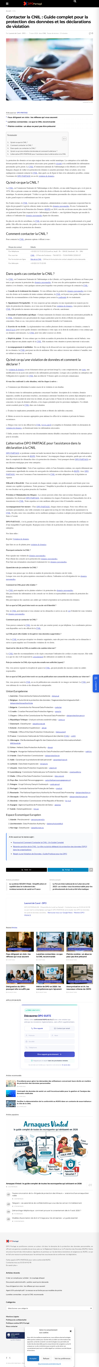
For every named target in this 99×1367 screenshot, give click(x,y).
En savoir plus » (12, 1265)
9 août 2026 (11, 960)
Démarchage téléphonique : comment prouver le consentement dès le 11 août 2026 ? (46, 1210)
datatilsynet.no (37, 827)
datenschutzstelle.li (55, 823)
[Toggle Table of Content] (63, 139)
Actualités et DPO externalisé (19, 949)
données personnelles (61, 206)
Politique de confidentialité (16, 1320)
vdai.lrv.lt (53, 768)
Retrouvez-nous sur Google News (60, 913)
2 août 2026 (41, 960)
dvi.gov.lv (44, 764)
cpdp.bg (58, 707)
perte (84, 369)
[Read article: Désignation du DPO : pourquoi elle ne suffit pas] (20, 974)
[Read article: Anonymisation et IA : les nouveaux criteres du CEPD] (80, 974)
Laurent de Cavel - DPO (17, 33)
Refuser (46, 1358)
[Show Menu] (7, 3)
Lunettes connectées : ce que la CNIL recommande (31, 122)
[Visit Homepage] (32, 3)
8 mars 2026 (22, 1086)
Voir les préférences (63, 1358)
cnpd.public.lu (75, 772)
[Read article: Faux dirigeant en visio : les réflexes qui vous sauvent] (20, 942)
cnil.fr (73, 736)
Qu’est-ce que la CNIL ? (19, 142)
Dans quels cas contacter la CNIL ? (23, 148)
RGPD (47, 209)
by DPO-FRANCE (16, 1340)
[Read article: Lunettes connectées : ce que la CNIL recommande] (50, 942)
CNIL (14, 11)
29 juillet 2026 (42, 992)
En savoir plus (66, 1065)
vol (69, 611)
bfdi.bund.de (15, 743)
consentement (38, 656)
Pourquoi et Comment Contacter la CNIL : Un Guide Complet (38, 842)
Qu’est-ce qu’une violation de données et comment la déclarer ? (33, 151)
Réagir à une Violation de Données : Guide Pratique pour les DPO (40, 854)
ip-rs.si (68, 800)
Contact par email (63, 1028)
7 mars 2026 (33, 33)
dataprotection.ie (52, 755)
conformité (62, 297)
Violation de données (21, 539)
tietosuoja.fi (61, 732)
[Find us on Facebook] (6, 1358)
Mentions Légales (12, 1316)
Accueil (8, 11)
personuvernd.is (38, 819)
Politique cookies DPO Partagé (17, 1323)
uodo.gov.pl (55, 784)
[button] (70, 1331)
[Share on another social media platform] (91, 870)
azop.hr (58, 711)
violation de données (46, 176)
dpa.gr (50, 747)
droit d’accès (11, 329)
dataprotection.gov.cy (76, 715)
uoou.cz (61, 719)
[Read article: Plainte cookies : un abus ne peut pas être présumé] (80, 942)
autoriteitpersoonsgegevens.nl (58, 780)
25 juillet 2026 (72, 992)
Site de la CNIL (36, 259)
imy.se (36, 809)
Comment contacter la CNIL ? (21, 145)
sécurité (59, 163)
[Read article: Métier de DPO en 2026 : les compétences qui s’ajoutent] (50, 974)
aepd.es (58, 805)
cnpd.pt (59, 788)
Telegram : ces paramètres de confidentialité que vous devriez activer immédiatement (47, 1203)
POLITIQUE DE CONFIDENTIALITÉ (49, 1364)
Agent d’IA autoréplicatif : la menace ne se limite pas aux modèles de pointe (34, 1290)
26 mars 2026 (22, 1106)
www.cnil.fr (46, 424)
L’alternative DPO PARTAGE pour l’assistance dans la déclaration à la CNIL (38, 154)
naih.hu (88, 751)
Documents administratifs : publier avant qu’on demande (27, 1282)
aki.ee (44, 728)
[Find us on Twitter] (10, 1358)
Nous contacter (12, 1326)
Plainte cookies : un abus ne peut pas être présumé (31, 126)
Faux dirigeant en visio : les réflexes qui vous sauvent (32, 117)
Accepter (33, 1358)
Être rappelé (38, 1028)
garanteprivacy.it (60, 759)
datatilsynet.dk (39, 723)
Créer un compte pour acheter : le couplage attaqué (25, 1278)
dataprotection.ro (83, 792)
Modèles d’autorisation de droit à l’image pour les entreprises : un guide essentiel (45, 1218)
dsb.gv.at (55, 696)
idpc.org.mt (59, 776)
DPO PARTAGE (24, 176)
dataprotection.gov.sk (79, 796)
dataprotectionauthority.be (21, 703)
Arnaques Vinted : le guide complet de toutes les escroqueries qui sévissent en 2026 (44, 1183)
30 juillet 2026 (72, 960)
